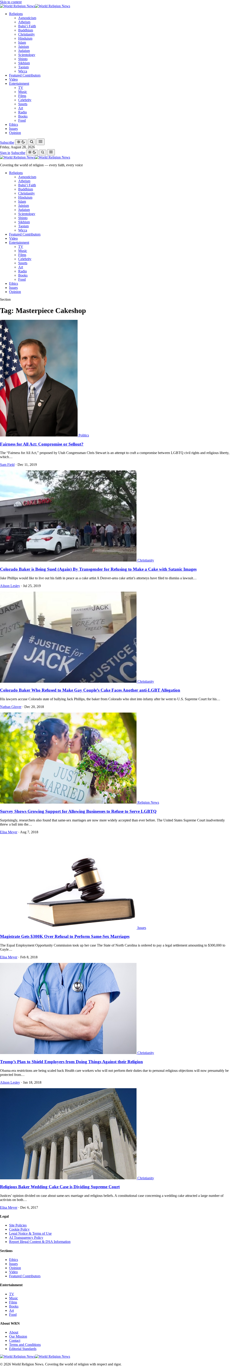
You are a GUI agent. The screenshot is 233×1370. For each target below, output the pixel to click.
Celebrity (24, 100)
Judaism (24, 51)
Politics (84, 435)
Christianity (26, 34)
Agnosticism (27, 18)
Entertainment (19, 83)
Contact (14, 1340)
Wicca (22, 71)
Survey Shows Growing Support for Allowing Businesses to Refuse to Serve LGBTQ (78, 811)
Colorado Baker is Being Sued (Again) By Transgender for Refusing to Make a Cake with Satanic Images (98, 569)
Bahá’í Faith (27, 26)
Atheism (24, 22)
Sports (22, 104)
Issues (13, 129)
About (13, 1332)
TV (20, 88)
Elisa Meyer (8, 832)
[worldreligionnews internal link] (35, 6)
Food (22, 120)
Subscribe (7, 142)
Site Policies (18, 1225)
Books (23, 116)
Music (22, 92)
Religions (16, 14)
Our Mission (18, 1336)
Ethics (13, 124)
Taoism (23, 67)
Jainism (23, 47)
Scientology (26, 55)
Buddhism (25, 30)
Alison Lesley (10, 586)
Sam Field (7, 465)
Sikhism (24, 63)
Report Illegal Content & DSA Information (40, 1242)
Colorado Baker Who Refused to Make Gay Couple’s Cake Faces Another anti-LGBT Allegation (90, 690)
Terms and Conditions (25, 1345)
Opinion (15, 133)
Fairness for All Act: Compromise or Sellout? (42, 444)
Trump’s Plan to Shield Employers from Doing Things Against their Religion (71, 1061)
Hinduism (25, 38)
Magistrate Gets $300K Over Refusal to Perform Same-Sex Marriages (64, 936)
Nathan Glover (10, 707)
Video (13, 79)
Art (20, 108)
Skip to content (11, 2)
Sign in (5, 153)
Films (22, 96)
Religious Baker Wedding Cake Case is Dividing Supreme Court (60, 1186)
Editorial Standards (22, 1349)
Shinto (23, 59)
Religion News (148, 802)
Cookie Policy (19, 1229)
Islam (22, 42)
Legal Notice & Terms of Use (30, 1233)
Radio (22, 112)
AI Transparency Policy (26, 1237)
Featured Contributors (25, 75)
